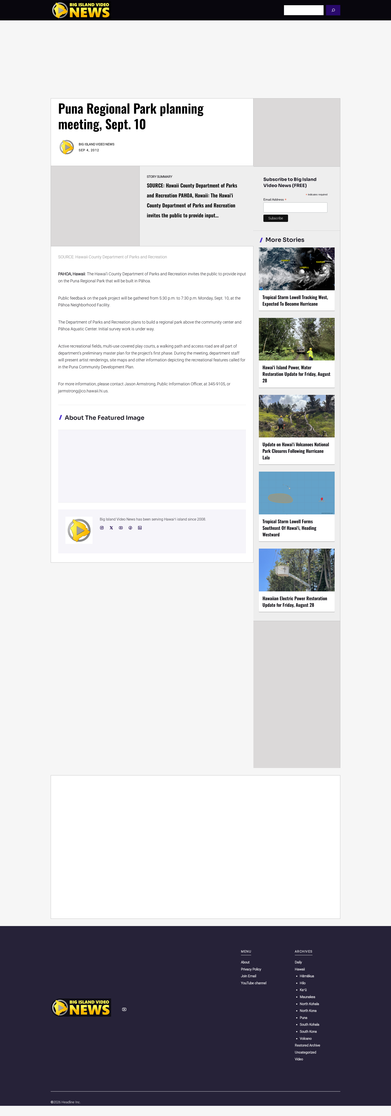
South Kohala (309, 1024)
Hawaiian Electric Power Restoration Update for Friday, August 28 (294, 601)
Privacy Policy (251, 969)
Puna (303, 1018)
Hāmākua (307, 976)
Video (299, 1059)
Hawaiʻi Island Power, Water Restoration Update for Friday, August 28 (296, 374)
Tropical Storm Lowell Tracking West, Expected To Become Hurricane (295, 300)
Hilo (302, 983)
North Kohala (309, 1004)
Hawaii (300, 969)
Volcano (306, 1039)
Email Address (274, 199)
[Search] (333, 10)
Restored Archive (307, 1045)
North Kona (308, 1011)
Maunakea (307, 997)
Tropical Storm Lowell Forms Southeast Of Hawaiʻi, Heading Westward (289, 528)
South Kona (308, 1032)
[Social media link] (102, 528)
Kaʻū (303, 990)
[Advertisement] (195, 59)
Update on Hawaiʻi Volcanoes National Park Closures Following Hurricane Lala (295, 451)
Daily (298, 962)
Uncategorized (305, 1052)
